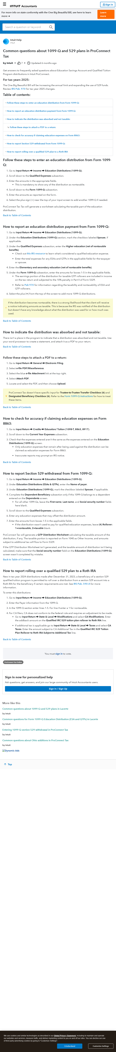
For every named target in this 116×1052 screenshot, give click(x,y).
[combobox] (28, 27)
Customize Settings (101, 1046)
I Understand (69, 1046)
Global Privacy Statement (65, 1036)
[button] (4, 4)
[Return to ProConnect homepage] (23, 4)
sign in (59, 653)
